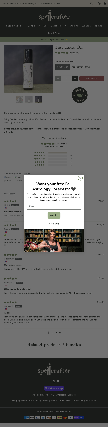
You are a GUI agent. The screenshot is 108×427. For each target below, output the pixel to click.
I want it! (54, 215)
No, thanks (54, 223)
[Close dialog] (80, 178)
